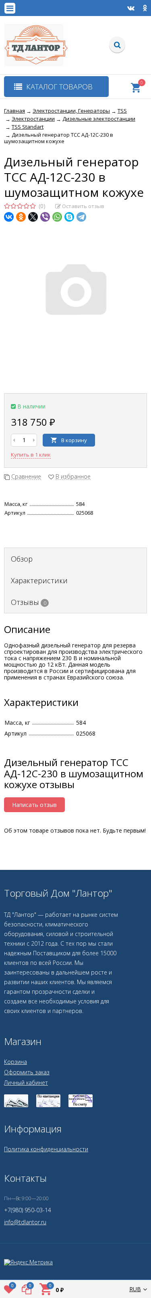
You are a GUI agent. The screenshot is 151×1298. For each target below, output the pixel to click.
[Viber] (45, 217)
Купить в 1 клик (31, 454)
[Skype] (69, 217)
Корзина (15, 1061)
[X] (33, 217)
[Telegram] (81, 217)
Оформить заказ (27, 1072)
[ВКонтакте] (9, 217)
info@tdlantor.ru (25, 1222)
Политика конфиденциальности (46, 1149)
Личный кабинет (26, 1082)
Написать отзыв (34, 805)
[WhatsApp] (57, 217)
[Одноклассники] (21, 217)
